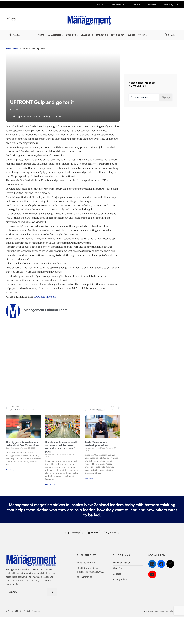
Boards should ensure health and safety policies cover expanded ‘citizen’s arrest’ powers (61, 446)
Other (141, 35)
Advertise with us (117, 4)
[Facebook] (161, 564)
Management (54, 35)
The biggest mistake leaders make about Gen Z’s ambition (22, 443)
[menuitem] (55, 35)
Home (8, 48)
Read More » (10, 470)
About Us (117, 568)
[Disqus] (63, 364)
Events (131, 35)
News (41, 35)
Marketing (102, 35)
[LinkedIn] (152, 564)
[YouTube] (152, 574)
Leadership (87, 35)
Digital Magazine (170, 4)
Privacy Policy (120, 579)
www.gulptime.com (45, 296)
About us (99, 4)
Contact (117, 573)
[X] (170, 564)
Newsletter (151, 4)
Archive (14, 109)
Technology (118, 35)
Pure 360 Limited (86, 562)
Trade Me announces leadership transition (96, 443)
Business (71, 35)
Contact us (136, 4)
